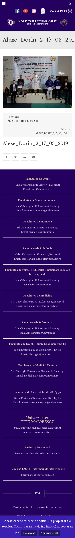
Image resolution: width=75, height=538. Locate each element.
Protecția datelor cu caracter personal (37, 507)
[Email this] (33, 157)
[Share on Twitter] (15, 157)
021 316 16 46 (59, 10)
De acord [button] (29, 533)
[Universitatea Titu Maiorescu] (37, 22)
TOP (38, 493)
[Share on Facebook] (6, 157)
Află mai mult (49, 533)
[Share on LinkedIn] (24, 157)
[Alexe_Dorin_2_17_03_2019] (37, 81)
